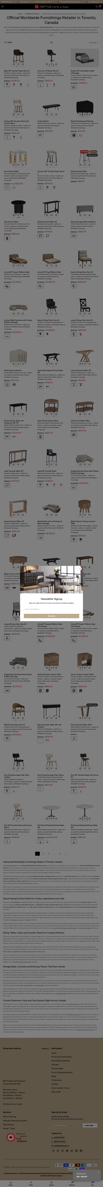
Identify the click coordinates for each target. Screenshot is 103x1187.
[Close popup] (98, 1172)
